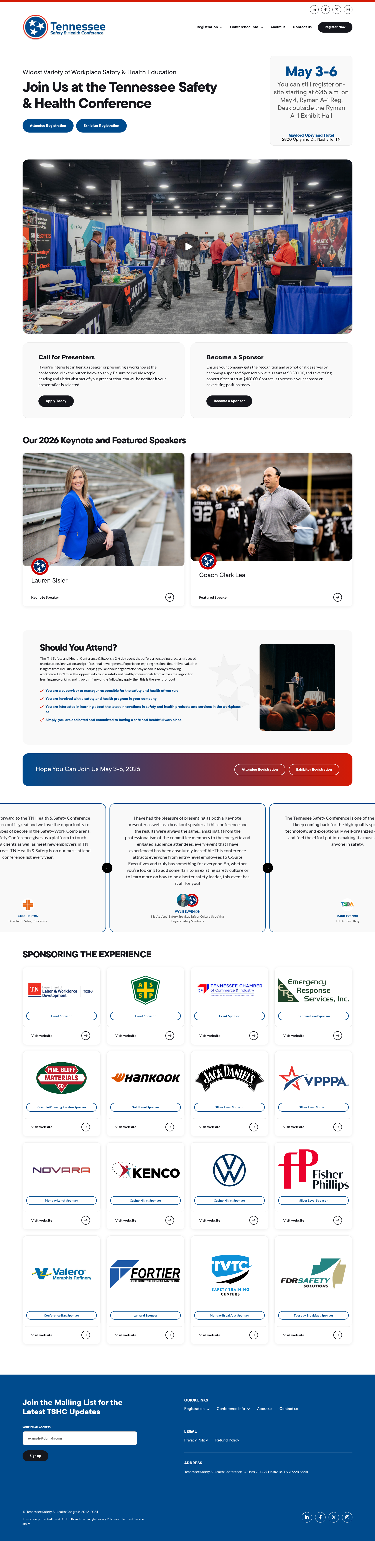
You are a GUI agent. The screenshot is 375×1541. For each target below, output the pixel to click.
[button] (187, 247)
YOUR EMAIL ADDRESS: (38, 1427)
